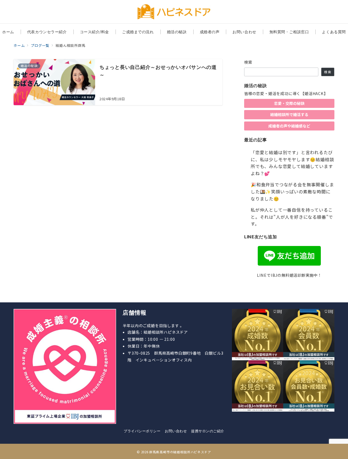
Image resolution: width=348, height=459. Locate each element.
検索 (248, 62)
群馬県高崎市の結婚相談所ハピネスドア (180, 452)
